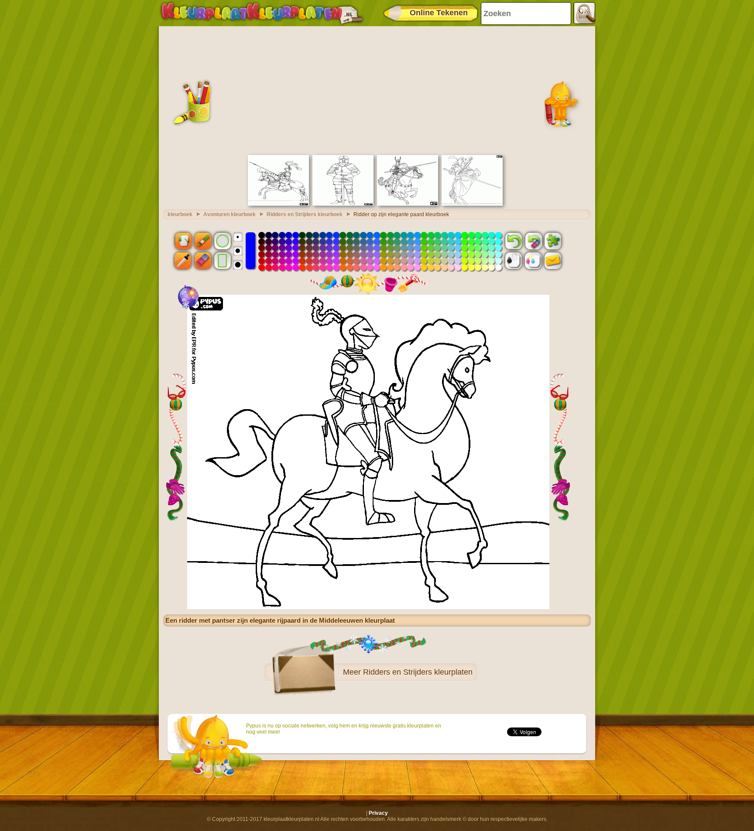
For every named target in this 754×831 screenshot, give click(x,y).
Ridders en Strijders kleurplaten (418, 672)
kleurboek (180, 214)
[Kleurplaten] (262, 13)
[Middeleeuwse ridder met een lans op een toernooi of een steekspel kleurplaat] (472, 204)
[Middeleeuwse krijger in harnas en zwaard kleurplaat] (343, 204)
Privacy (378, 813)
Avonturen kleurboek (229, 214)
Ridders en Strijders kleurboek (305, 214)
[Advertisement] (377, 89)
